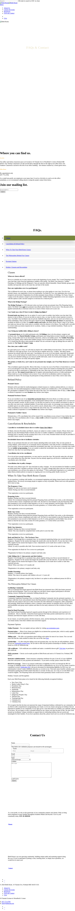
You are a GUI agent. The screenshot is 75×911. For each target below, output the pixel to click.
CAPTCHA (15, 779)
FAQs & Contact (9, 893)
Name (13, 743)
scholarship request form (22, 643)
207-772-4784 (6, 902)
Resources (7, 891)
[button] (2, 4)
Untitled (13, 761)
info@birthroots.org (8, 903)
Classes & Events (9, 890)
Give (5, 895)
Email (13, 754)
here (47, 638)
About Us (7, 888)
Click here (62, 648)
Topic (13, 758)
